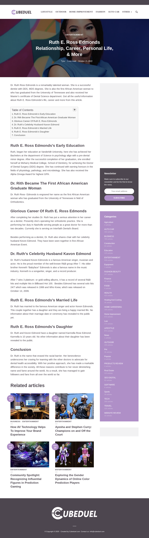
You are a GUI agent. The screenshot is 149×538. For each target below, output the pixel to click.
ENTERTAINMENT (74, 35)
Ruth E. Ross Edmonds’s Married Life (33, 128)
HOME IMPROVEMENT (81, 12)
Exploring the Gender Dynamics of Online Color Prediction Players (72, 479)
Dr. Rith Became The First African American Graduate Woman (45, 117)
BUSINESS (15, 421)
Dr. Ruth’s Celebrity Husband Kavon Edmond (36, 124)
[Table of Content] (74, 109)
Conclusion (19, 135)
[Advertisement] (119, 123)
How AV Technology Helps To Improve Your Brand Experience (28, 430)
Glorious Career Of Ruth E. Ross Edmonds (35, 121)
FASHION (100, 12)
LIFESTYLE (47, 12)
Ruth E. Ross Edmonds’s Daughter (31, 131)
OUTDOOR (61, 12)
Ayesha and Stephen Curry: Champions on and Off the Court (73, 430)
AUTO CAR (113, 12)
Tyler (63, 61)
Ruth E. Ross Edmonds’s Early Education (35, 114)
